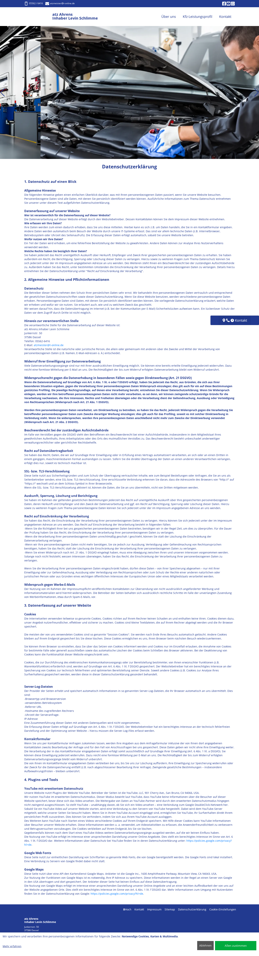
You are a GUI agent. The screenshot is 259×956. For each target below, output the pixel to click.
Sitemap (170, 909)
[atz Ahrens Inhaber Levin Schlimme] (38, 16)
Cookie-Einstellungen (222, 909)
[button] (2, 92)
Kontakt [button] (225, 16)
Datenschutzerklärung (192, 909)
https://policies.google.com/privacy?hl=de (117, 893)
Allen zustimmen (236, 945)
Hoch (128, 909)
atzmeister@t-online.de (49, 345)
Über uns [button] (168, 16)
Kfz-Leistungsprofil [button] (197, 16)
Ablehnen (205, 945)
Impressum (154, 909)
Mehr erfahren (12, 946)
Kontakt (139, 909)
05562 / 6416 (36, 3)
